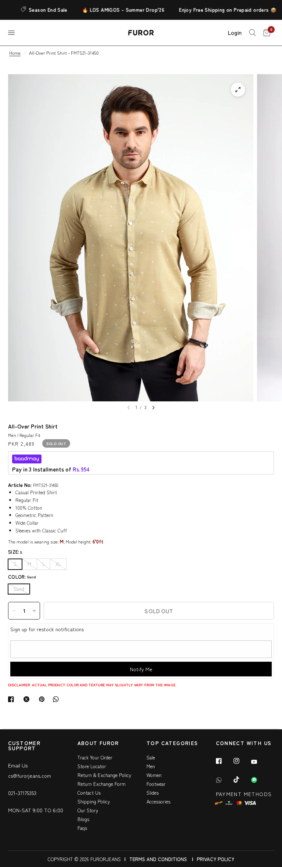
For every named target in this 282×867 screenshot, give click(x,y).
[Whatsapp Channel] (259, 780)
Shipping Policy (93, 801)
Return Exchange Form (101, 783)
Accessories (158, 801)
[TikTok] (242, 780)
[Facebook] (224, 761)
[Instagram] (242, 761)
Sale (151, 757)
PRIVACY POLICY (215, 859)
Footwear (156, 783)
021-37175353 (22, 792)
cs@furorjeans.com (29, 775)
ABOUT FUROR (98, 743)
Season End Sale (41, 9)
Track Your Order (94, 757)
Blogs (83, 819)
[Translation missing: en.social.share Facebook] (12, 699)
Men (151, 766)
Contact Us (89, 792)
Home (15, 53)
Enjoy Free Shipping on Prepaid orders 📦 (220, 9)
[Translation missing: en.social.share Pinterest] (43, 699)
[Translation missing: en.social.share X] (28, 699)
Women (154, 775)
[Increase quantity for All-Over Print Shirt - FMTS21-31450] (34, 610)
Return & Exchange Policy (104, 775)
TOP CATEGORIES (172, 743)
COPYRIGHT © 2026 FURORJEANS (84, 859)
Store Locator (91, 766)
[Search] (252, 33)
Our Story (87, 810)
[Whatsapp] (224, 780)
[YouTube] (259, 762)
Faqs (82, 827)
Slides (153, 792)
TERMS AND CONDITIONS (158, 859)
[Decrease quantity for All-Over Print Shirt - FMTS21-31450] (13, 610)
